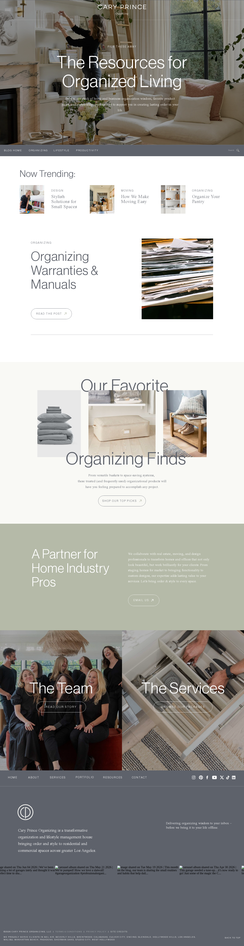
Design (57, 190)
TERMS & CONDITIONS (68, 932)
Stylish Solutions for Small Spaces (64, 202)
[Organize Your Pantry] (173, 199)
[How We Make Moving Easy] (102, 199)
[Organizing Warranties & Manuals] (177, 279)
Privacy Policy (96, 932)
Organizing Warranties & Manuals (64, 270)
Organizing (202, 190)
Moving (127, 190)
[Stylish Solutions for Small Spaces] (32, 199)
